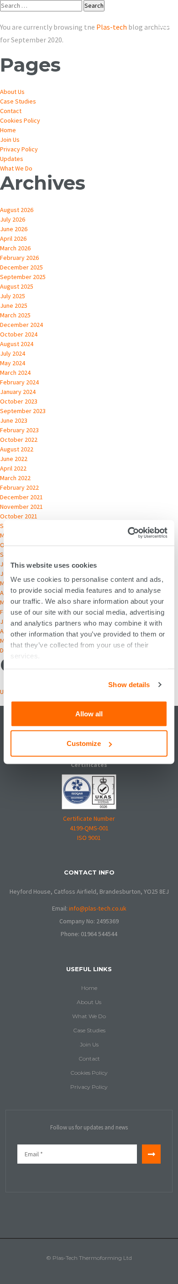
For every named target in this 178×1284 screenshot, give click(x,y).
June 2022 (13, 459)
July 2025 (12, 296)
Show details (129, 685)
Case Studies (18, 101)
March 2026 (15, 248)
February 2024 (19, 382)
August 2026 (16, 210)
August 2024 (16, 344)
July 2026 (12, 219)
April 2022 (13, 468)
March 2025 (15, 315)
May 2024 (12, 363)
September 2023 (23, 411)
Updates (11, 159)
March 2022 (15, 478)
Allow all (89, 713)
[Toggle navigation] (166, 23)
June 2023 (13, 420)
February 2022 (19, 487)
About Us (12, 92)
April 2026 (13, 238)
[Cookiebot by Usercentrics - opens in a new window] (128, 533)
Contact (10, 111)
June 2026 (13, 229)
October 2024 (18, 334)
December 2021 (21, 497)
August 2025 (16, 286)
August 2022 (16, 449)
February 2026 (19, 258)
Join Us (10, 139)
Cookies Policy (20, 120)
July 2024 (12, 353)
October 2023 (18, 401)
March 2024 (15, 372)
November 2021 (21, 506)
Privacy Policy (19, 149)
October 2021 (18, 516)
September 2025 (23, 277)
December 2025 (21, 267)
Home (8, 130)
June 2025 (13, 305)
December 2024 (21, 325)
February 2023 (19, 430)
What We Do (16, 168)
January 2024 (18, 392)
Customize (84, 743)
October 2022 (18, 439)
